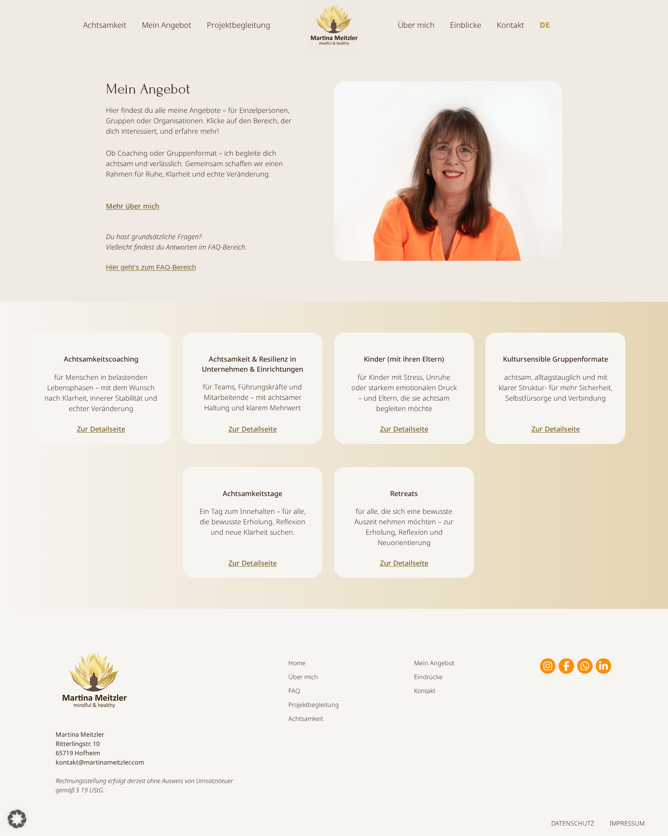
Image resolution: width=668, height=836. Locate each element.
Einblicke (465, 25)
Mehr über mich (132, 205)
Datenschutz (572, 823)
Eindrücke (428, 677)
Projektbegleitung (238, 25)
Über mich (303, 677)
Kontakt (510, 25)
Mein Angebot (434, 663)
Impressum (627, 823)
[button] (17, 819)
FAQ (294, 690)
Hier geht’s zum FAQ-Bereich (151, 267)
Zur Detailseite (101, 428)
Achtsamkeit (104, 25)
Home (296, 663)
